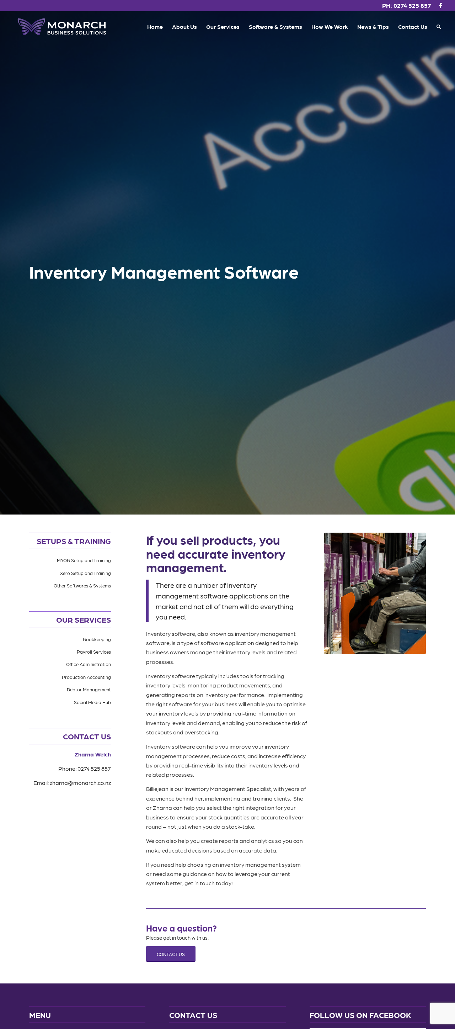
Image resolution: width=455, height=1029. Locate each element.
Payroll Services (94, 651)
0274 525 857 (412, 5)
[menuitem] (155, 26)
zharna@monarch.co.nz (80, 782)
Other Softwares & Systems (82, 585)
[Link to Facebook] (440, 5)
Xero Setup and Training (85, 573)
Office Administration (88, 664)
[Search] (439, 26)
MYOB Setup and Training (84, 560)
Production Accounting (86, 677)
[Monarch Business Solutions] (61, 26)
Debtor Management (89, 689)
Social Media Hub (92, 702)
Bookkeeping (97, 639)
